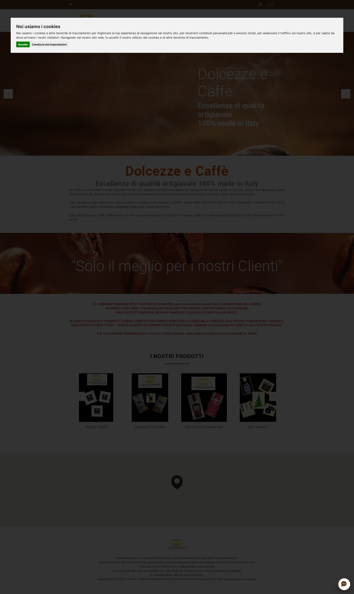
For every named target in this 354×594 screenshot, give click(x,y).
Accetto (23, 44)
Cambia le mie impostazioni (49, 44)
